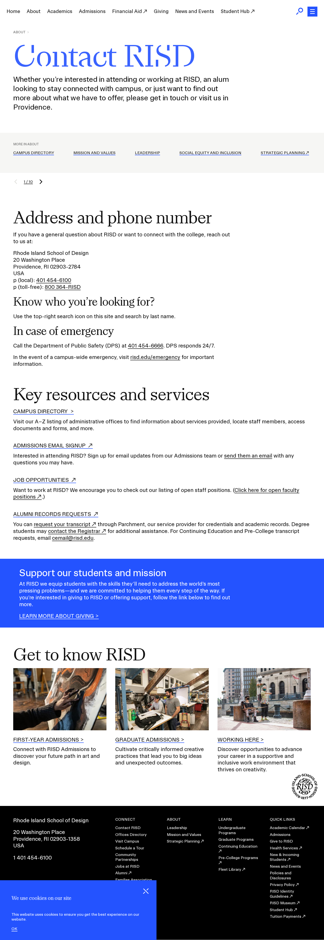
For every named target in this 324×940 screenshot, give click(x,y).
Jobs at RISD (127, 866)
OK (14, 929)
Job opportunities (41, 480)
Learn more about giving (56, 616)
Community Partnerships (126, 857)
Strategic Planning (283, 153)
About (34, 11)
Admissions (92, 11)
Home (13, 11)
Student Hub (236, 11)
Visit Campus (127, 841)
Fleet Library (229, 869)
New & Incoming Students (284, 857)
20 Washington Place (39, 832)
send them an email (248, 455)
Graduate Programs (236, 839)
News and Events (194, 11)
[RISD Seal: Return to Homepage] (304, 798)
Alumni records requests (52, 514)
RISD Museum (283, 903)
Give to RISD (281, 841)
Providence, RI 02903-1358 (46, 839)
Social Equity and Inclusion (210, 153)
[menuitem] (13, 11)
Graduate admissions (147, 739)
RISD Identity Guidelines (282, 893)
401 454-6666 (145, 345)
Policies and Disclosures (280, 875)
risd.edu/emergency (155, 357)
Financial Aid (127, 11)
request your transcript (62, 524)
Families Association (133, 880)
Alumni (121, 873)
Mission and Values (94, 153)
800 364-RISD (63, 287)
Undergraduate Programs (232, 830)
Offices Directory (131, 834)
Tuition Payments (285, 916)
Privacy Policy (282, 884)
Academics (59, 11)
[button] (18, 181)
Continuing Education (237, 846)
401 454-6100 (53, 280)
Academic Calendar (287, 828)
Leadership (147, 153)
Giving (161, 11)
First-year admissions (46, 739)
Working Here (238, 739)
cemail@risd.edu (72, 538)
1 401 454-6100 (32, 857)
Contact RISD (128, 828)
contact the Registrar (74, 531)
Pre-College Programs (238, 858)
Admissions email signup (50, 445)
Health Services (284, 848)
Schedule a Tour (129, 848)
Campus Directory (33, 153)
